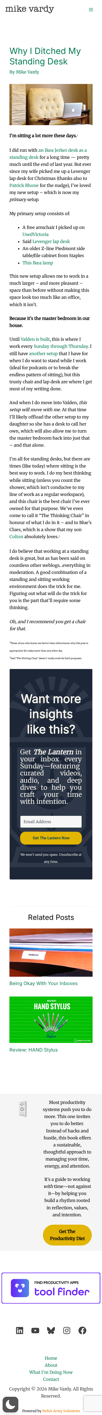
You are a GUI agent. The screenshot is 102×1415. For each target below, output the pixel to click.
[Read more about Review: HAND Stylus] (50, 1019)
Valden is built (35, 339)
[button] (10, 1404)
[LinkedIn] (19, 1330)
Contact (51, 1379)
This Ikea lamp (37, 262)
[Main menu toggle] (91, 9)
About (51, 1365)
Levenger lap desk (51, 241)
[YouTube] (35, 1330)
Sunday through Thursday (61, 346)
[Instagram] (66, 1330)
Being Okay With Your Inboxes (43, 983)
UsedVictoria (35, 234)
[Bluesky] (51, 1330)
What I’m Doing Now (51, 1372)
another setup (43, 353)
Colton (16, 536)
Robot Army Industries (61, 1411)
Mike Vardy (29, 9)
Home (51, 1358)
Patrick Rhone (24, 185)
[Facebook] (82, 1330)
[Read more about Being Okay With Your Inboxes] (50, 952)
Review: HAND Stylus (33, 1050)
